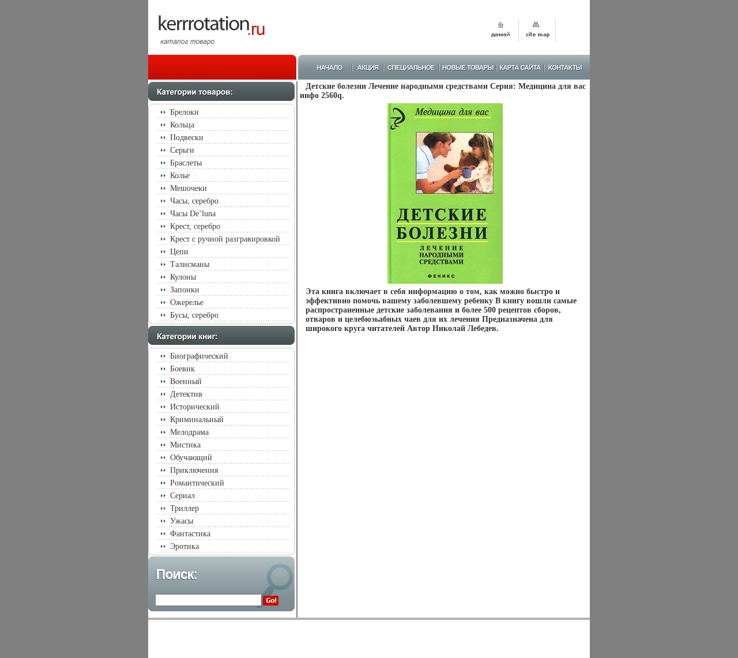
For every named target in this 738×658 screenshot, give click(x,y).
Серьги (182, 150)
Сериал (182, 495)
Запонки (184, 289)
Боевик (182, 368)
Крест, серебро (195, 226)
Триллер (184, 508)
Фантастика (190, 533)
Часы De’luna (193, 213)
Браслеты (186, 163)
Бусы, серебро (194, 315)
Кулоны (183, 277)
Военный (186, 381)
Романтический (197, 483)
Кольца (182, 125)
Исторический (195, 407)
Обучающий (191, 457)
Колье (180, 175)
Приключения (194, 470)
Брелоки (184, 112)
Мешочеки (188, 188)
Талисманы (189, 264)
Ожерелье (187, 302)
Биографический (199, 356)
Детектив (186, 394)
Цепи (179, 251)
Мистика (185, 445)
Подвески (187, 137)
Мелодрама (189, 432)
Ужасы (181, 521)
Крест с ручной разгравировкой (225, 239)
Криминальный (197, 419)
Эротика (184, 546)
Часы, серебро (194, 201)
